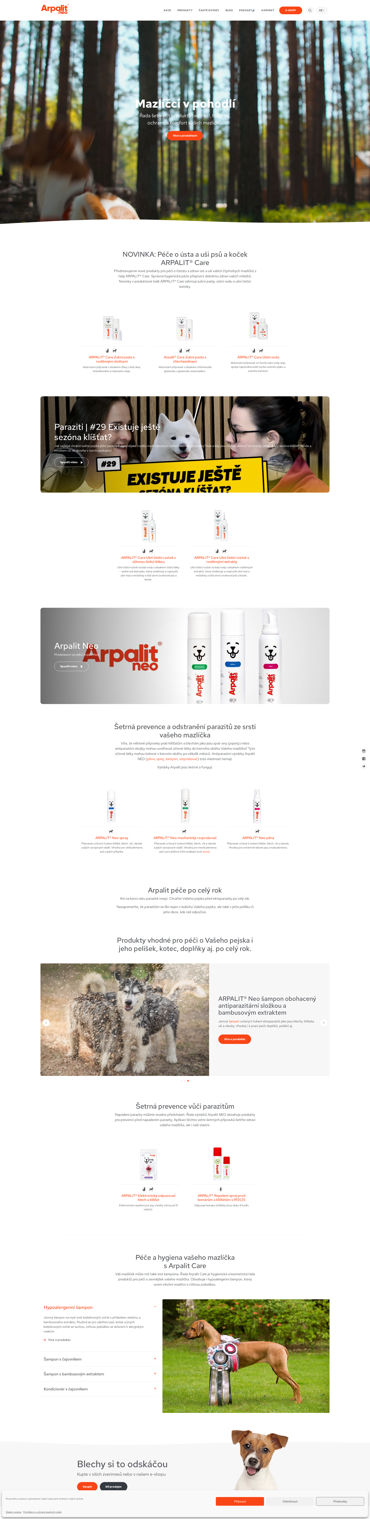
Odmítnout (290, 1501)
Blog (229, 10)
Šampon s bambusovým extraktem (74, 1373)
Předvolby (340, 1501)
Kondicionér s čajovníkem (66, 1389)
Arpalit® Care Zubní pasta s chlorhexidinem (185, 359)
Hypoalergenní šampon (68, 1307)
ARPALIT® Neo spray (111, 838)
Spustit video (69, 462)
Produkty (185, 10)
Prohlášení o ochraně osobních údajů (42, 1512)
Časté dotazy (209, 10)
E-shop (290, 10)
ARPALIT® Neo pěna (258, 838)
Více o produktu (234, 1051)
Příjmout (240, 1501)
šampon (172, 759)
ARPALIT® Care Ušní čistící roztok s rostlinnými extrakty (221, 559)
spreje (282, 1009)
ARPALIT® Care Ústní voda (258, 357)
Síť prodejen (113, 1486)
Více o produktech (185, 135)
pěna (151, 759)
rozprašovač (188, 759)
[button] (182, 1080)
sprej (160, 759)
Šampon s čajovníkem (63, 1359)
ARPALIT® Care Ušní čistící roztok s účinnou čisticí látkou (148, 559)
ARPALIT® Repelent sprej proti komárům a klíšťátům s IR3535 (222, 1197)
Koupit (87, 1486)
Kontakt (267, 10)
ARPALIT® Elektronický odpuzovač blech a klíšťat (148, 1197)
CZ (320, 10)
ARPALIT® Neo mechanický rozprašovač (185, 838)
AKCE (167, 10)
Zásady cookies (13, 1512)
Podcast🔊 (247, 10)
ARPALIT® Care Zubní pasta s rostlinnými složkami (112, 359)
